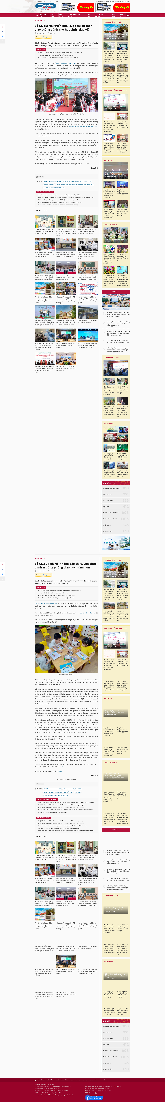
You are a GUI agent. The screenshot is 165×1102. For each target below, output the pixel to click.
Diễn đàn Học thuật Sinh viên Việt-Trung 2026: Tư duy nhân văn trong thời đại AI (65, 278)
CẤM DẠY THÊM (108, 500)
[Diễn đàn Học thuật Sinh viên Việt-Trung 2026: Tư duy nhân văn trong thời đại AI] (66, 267)
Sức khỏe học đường (100, 15)
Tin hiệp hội (108, 160)
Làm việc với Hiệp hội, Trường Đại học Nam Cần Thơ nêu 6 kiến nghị (122, 212)
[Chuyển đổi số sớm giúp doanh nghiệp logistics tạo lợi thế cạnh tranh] (122, 465)
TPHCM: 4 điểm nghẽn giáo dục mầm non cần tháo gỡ (122, 257)
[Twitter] (2, 36)
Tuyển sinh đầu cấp (110, 519)
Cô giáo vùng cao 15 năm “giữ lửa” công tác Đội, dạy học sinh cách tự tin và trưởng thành (109, 410)
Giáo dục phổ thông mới (113, 22)
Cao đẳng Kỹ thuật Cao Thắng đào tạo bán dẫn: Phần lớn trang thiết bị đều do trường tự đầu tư (66, 254)
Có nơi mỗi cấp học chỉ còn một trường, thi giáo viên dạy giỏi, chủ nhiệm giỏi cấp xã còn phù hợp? (87, 278)
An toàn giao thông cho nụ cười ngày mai (83, 127)
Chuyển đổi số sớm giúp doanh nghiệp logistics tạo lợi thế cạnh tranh (122, 473)
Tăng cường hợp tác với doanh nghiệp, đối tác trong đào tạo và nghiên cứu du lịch (114, 175)
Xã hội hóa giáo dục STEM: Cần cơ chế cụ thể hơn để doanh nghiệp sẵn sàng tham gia (87, 231)
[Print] (2, 41)
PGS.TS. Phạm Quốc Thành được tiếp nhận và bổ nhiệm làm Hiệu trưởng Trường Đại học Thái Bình (122, 148)
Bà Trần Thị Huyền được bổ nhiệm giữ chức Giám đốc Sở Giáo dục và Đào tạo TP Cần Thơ (115, 106)
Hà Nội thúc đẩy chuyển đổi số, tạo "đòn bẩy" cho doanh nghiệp (109, 456)
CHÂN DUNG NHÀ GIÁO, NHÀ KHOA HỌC (115, 91)
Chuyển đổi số (109, 423)
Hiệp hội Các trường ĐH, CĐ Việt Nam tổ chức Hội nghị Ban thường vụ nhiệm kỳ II (109, 193)
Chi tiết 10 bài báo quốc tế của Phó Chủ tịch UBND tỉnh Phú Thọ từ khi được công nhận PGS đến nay (109, 126)
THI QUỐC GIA (107, 494)
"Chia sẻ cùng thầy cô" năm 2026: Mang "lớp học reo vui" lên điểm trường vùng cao (115, 372)
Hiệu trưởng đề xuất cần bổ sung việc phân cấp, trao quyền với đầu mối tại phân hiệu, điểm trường (109, 78)
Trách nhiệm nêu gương (74, 15)
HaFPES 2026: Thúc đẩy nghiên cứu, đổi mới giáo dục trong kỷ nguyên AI (65, 345)
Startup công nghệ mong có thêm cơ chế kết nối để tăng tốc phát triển (109, 473)
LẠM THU (106, 507)
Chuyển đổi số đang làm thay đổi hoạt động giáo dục (122, 192)
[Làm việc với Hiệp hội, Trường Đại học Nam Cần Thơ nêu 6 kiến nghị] (122, 204)
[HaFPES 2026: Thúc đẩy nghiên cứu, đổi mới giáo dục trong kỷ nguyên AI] (66, 335)
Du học (89, 15)
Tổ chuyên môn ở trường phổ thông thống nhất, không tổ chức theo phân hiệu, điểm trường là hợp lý (122, 56)
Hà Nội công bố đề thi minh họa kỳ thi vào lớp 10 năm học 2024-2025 (56, 595)
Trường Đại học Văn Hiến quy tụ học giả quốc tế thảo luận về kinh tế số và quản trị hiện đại (87, 345)
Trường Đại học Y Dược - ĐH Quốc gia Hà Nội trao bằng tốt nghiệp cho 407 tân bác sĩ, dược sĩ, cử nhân (44, 369)
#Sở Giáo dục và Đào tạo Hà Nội (52, 181)
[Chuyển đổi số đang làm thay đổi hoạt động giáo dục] (122, 184)
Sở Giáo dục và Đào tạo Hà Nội (65, 63)
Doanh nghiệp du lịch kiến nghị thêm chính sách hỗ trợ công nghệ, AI (122, 456)
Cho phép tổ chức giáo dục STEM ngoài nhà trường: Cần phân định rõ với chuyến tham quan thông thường (66, 300)
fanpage (94, 1097)
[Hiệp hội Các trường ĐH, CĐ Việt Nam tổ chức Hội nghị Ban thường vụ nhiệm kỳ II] (109, 184)
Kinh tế (121, 15)
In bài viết (41, 176)
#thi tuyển (77, 792)
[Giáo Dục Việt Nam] (46, 7)
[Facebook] (2, 31)
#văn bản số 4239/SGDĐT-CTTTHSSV (53, 188)
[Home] (2, 26)
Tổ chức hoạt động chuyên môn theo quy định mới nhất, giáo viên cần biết (118, 341)
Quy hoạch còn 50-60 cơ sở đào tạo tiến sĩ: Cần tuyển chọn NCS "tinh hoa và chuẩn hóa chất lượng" (87, 255)
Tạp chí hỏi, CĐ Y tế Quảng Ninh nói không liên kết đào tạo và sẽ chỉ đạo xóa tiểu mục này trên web (65, 323)
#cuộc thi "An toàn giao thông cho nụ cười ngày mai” (77, 181)
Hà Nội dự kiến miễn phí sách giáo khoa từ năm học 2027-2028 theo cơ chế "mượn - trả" (44, 254)
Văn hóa (113, 15)
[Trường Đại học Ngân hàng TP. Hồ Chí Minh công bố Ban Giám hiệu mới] (122, 116)
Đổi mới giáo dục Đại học (112, 488)
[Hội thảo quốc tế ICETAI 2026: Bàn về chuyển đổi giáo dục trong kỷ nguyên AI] (66, 358)
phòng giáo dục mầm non (86, 613)
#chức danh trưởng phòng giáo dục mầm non (55, 795)
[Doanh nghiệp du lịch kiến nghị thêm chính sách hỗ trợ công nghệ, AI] (122, 448)
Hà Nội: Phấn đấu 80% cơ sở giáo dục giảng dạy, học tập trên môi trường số (58, 57)
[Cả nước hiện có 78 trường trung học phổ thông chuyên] (88, 312)
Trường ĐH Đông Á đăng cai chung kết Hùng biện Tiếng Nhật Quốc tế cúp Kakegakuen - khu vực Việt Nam (44, 323)
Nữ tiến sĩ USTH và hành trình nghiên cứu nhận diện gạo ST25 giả (122, 390)
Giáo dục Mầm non (110, 224)
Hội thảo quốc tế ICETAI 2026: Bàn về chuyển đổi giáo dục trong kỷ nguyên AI (66, 368)
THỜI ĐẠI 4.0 (107, 525)
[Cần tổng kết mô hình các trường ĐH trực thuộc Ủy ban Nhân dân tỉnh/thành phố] (109, 204)
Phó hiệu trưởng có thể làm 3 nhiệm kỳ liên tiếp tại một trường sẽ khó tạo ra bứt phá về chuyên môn (118, 333)
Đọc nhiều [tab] (116, 292)
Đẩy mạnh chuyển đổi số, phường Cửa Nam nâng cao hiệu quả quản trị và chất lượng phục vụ (116, 438)
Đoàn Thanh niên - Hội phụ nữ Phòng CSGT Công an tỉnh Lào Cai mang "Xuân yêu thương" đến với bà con (66, 197)
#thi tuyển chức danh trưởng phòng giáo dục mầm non (57, 792)
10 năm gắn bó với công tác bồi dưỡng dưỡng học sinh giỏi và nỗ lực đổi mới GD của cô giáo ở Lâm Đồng (66, 232)
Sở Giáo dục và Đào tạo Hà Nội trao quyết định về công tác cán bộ (55, 55)
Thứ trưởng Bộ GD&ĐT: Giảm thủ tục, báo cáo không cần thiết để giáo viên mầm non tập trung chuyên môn (122, 280)
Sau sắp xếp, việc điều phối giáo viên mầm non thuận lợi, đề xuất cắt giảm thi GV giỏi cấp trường (109, 259)
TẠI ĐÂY (60, 767)
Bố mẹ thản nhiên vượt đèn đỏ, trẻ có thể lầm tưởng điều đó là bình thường (58, 204)
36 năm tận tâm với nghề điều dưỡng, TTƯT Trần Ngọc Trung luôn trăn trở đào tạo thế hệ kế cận (122, 411)
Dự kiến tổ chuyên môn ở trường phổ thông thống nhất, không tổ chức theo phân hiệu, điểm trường (118, 314)
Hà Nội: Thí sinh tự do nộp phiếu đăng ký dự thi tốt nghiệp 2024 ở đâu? (56, 598)
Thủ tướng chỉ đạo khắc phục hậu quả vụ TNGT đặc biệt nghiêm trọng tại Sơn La (59, 200)
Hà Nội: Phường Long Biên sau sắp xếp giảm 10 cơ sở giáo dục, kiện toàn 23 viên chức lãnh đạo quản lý (87, 300)
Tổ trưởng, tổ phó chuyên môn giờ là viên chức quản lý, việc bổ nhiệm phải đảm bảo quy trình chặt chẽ (118, 350)
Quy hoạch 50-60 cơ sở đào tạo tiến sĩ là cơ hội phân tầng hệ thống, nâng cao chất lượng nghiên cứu (44, 346)
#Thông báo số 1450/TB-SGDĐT (72, 789)
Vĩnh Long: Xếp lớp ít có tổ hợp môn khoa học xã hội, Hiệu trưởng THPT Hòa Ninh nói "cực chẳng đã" (109, 56)
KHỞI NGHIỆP (107, 531)
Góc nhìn (61, 15)
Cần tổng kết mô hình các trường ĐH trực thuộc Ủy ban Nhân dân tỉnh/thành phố (109, 213)
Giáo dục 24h (43, 15)
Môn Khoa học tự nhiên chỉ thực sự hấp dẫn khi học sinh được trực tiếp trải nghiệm (109, 391)
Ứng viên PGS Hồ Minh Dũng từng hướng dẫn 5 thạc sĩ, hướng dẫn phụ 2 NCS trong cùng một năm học (109, 148)
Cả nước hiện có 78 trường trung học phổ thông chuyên (87, 321)
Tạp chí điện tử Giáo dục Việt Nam (66, 780)
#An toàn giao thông (48, 184)
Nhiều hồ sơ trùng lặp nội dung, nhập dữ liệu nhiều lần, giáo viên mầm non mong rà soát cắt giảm (109, 280)
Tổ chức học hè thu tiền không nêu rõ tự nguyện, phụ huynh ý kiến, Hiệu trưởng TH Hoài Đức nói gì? (44, 300)
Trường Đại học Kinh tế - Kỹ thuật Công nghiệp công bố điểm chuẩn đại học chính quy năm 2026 (118, 324)
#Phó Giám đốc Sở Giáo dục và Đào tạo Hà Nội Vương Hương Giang (75, 184)
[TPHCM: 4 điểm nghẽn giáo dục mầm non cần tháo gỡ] (122, 249)
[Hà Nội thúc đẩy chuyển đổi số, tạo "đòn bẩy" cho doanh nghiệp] (109, 448)
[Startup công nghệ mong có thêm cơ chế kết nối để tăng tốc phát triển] (109, 465)
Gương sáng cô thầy (111, 357)
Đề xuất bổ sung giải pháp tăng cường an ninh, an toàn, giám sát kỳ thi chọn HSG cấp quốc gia (44, 277)
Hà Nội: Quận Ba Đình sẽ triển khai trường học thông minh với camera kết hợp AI (59, 590)
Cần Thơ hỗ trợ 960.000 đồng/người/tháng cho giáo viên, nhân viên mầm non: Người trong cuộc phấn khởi (115, 238)
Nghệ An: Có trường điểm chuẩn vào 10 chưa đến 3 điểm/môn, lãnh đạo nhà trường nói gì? (122, 78)
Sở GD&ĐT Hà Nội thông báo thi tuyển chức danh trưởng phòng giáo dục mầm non (60, 52)
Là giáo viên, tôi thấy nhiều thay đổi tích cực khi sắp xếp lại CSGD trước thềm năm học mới (44, 231)
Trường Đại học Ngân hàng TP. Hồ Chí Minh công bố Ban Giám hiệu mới (122, 124)
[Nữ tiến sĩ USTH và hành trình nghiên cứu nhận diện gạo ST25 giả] (122, 381)
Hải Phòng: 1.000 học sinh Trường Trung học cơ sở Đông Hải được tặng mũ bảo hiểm (60, 195)
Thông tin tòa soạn (53, 1)
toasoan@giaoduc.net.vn (123, 1)
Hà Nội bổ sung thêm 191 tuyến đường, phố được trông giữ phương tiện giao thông (60, 202)
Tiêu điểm (52, 15)
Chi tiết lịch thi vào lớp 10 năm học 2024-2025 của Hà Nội (53, 593)
